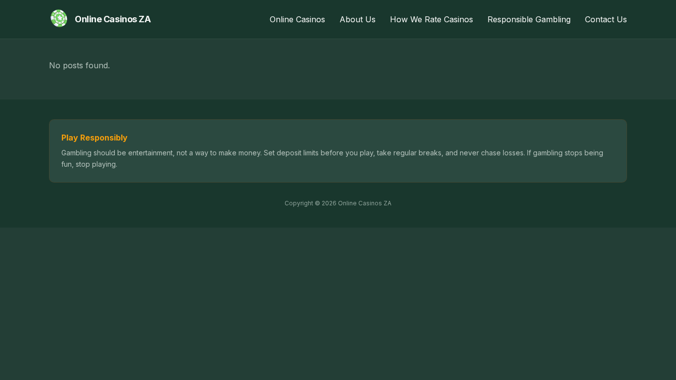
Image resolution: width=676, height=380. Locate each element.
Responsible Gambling (529, 19)
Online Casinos (297, 19)
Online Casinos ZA (112, 19)
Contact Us (606, 19)
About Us (357, 19)
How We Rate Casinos (431, 19)
